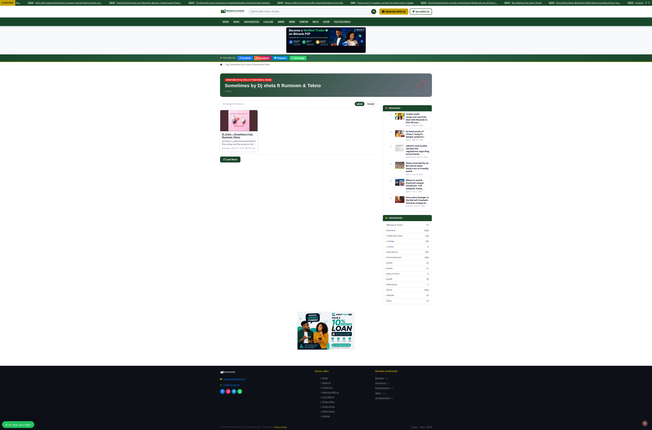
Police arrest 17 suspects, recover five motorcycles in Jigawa (343, 3)
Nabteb (304, 21)
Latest (360, 103)
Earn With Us (422, 11)
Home (325, 378)
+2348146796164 (231, 385)
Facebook (246, 58)
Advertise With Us (396, 11)
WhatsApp (299, 58)
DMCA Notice (328, 411)
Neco (316, 21)
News (226, 21)
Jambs (281, 21)
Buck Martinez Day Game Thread (484, 3)
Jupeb (326, 21)
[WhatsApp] (239, 391)
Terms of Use (328, 406)
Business (382, 378)
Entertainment (384, 387)
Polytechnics (342, 21)
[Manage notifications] (645, 423)
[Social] (222, 391)
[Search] (373, 11)
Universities (251, 21)
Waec (236, 21)
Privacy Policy (328, 401)
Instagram (264, 58)
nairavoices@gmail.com (234, 379)
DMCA (429, 427)
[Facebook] (646, 3)
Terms (422, 427)
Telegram (281, 58)
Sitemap (326, 416)
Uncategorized (384, 398)
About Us (326, 382)
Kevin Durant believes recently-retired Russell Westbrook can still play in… (420, 3)
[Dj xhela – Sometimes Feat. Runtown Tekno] (239, 120)
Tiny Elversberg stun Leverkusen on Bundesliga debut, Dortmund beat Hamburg (190, 3)
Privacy (414, 427)
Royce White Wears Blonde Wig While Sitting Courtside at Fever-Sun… (546, 3)
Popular (371, 103)
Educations (382, 383)
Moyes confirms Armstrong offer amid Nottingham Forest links (271, 3)
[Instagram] (649, 3)
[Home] (233, 11)
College (268, 21)
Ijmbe (292, 21)
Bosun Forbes (281, 427)
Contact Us (327, 387)
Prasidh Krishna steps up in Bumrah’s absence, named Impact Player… (106, 3)
